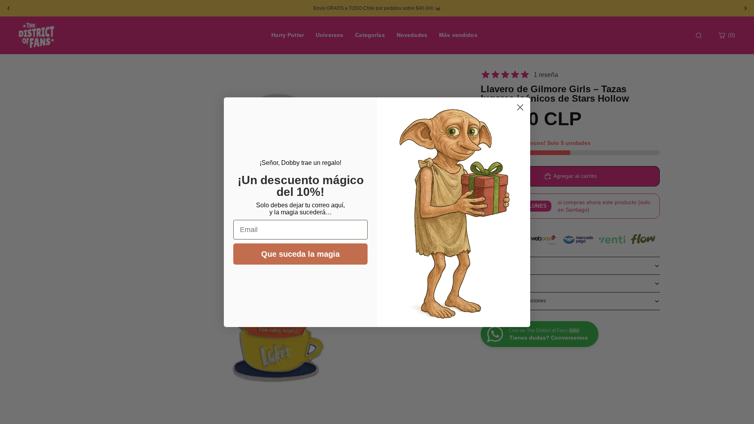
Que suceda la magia (300, 254)
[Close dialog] (520, 107)
